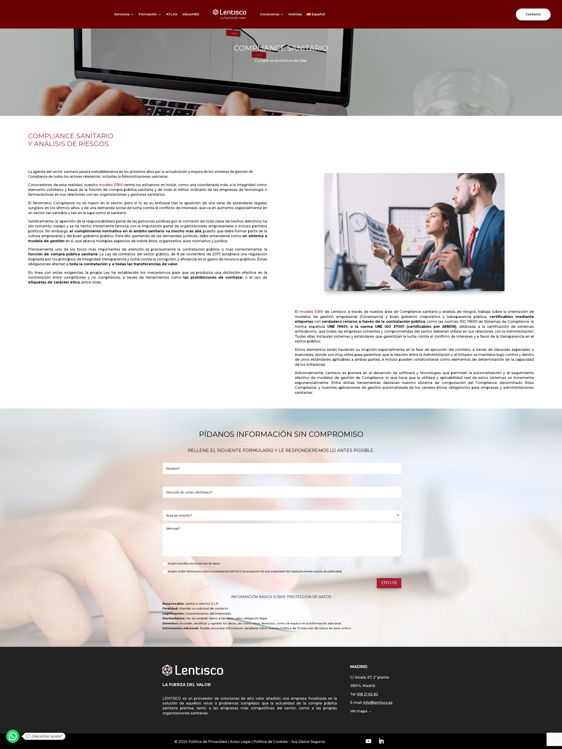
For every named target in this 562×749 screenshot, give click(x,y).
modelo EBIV (110, 185)
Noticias (295, 14)
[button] (12, 736)
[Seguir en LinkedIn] (381, 741)
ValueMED (190, 14)
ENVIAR (389, 583)
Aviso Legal (240, 742)
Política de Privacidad (207, 742)
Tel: (364, 694)
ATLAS (171, 14)
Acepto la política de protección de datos (194, 563)
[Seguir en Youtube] (368, 741)
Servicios (122, 14)
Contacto (533, 14)
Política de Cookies (270, 742)
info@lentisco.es (378, 703)
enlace (346, 628)
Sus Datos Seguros (308, 742)
